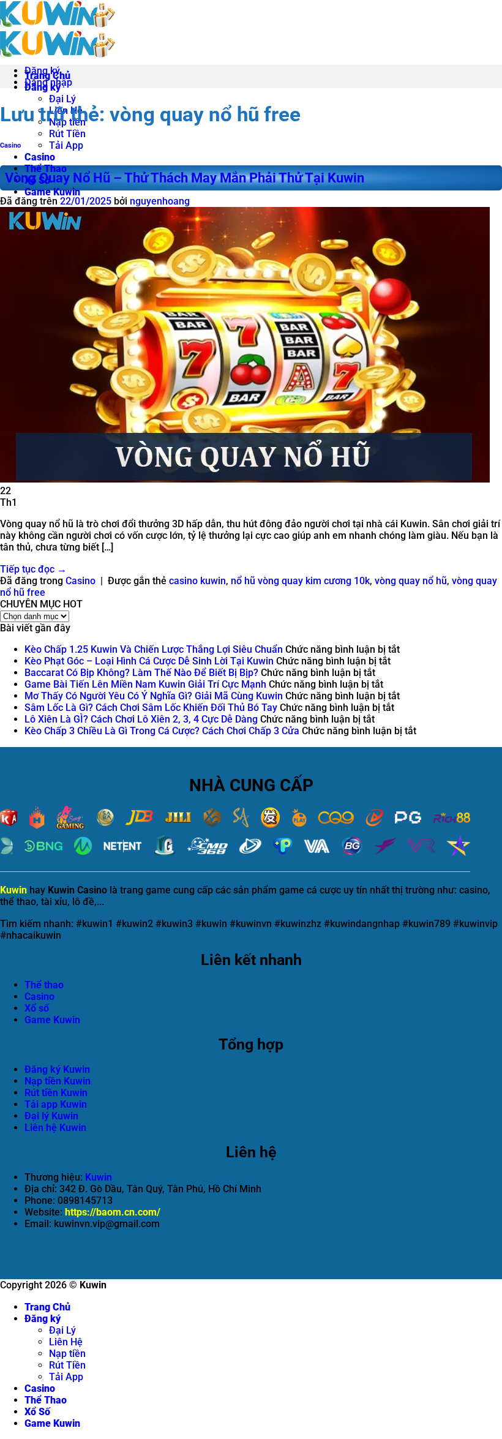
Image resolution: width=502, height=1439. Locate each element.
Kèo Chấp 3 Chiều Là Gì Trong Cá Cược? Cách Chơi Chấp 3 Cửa (161, 731)
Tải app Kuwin (55, 1104)
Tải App (66, 145)
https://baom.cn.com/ (112, 1212)
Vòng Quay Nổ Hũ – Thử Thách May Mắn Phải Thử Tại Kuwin (184, 178)
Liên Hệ (66, 1342)
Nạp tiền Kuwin (57, 1081)
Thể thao (44, 985)
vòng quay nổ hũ (411, 581)
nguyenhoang (160, 201)
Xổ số (36, 1008)
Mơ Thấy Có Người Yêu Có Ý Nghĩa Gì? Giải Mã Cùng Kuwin (153, 696)
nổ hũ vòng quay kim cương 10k (300, 581)
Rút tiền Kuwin (56, 1093)
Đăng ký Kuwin (57, 1069)
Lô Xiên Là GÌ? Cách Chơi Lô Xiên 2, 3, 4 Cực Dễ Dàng (141, 719)
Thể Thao (45, 169)
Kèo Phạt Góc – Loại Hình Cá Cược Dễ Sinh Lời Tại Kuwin (149, 661)
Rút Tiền (67, 134)
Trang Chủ (47, 1307)
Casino (39, 157)
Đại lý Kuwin (51, 1116)
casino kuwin (197, 581)
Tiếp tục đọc (33, 569)
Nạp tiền (67, 1353)
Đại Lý (62, 99)
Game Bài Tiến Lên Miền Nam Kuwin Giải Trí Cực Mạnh (145, 684)
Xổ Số (37, 1412)
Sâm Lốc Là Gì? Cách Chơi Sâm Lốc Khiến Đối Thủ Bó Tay (150, 707)
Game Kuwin (52, 192)
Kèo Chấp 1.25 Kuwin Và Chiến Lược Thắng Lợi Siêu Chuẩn (153, 649)
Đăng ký (42, 1318)
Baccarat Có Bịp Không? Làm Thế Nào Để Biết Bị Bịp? (141, 672)
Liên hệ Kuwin (55, 1127)
